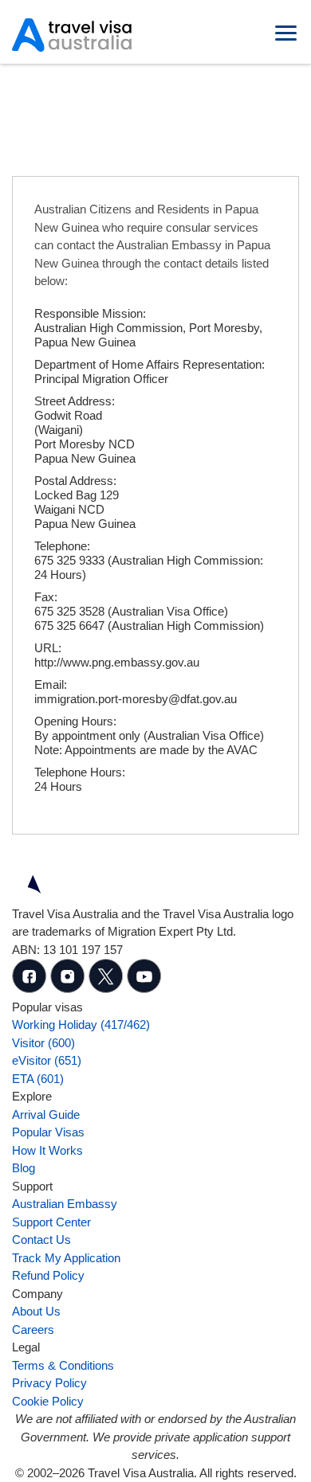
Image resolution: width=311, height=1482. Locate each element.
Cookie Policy (48, 1401)
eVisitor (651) (46, 1060)
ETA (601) (38, 1078)
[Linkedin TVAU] (69, 988)
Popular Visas (48, 1132)
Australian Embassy (64, 1203)
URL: (47, 648)
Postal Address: (75, 480)
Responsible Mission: (90, 313)
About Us (36, 1311)
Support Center (51, 1222)
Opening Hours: (75, 721)
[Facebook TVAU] (31, 988)
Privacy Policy (49, 1383)
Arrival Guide (46, 1114)
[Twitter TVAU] (108, 988)
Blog (23, 1168)
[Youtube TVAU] (144, 988)
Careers (33, 1329)
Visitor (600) (43, 1043)
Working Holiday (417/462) (81, 1024)
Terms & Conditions (63, 1365)
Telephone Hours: (79, 772)
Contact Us (41, 1239)
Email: (50, 684)
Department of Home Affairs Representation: (149, 364)
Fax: (45, 597)
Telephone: (62, 546)
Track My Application (66, 1258)
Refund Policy (48, 1275)
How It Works (47, 1150)
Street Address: (74, 401)
